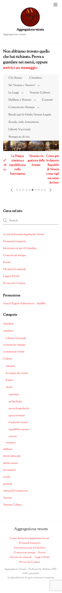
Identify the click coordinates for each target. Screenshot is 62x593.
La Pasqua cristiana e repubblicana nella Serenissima (12, 165)
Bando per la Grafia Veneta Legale (29, 115)
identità (10, 369)
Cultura (7, 361)
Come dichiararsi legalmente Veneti (23, 237)
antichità (14, 397)
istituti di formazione (15, 494)
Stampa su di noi (19, 137)
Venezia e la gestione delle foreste (31, 160)
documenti (9, 473)
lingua (9, 383)
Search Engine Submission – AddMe (24, 306)
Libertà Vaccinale (19, 129)
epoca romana (17, 418)
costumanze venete (13, 354)
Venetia (7, 501)
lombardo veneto (18, 425)
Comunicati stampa (14, 258)
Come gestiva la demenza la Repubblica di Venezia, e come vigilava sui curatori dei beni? (49, 169)
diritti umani (10, 466)
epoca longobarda (19, 411)
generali (7, 487)
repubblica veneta (19, 432)
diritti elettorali (12, 459)
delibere (7, 452)
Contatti (47, 100)
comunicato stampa (14, 347)
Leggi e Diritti (11, 279)
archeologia (15, 404)
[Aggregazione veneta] (30, 19)
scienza (13, 439)
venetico (11, 446)
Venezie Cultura (39, 93)
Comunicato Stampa (21, 107)
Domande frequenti (14, 244)
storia (9, 390)
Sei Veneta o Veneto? (21, 85)
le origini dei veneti (17, 376)
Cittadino (35, 78)
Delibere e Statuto (19, 100)
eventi (6, 480)
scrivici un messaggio (20, 68)
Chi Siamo (15, 78)
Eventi (7, 265)
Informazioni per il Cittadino (20, 251)
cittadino (8, 334)
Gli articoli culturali (14, 272)
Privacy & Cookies (14, 286)
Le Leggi (13, 93)
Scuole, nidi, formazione (23, 122)
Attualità (8, 327)
